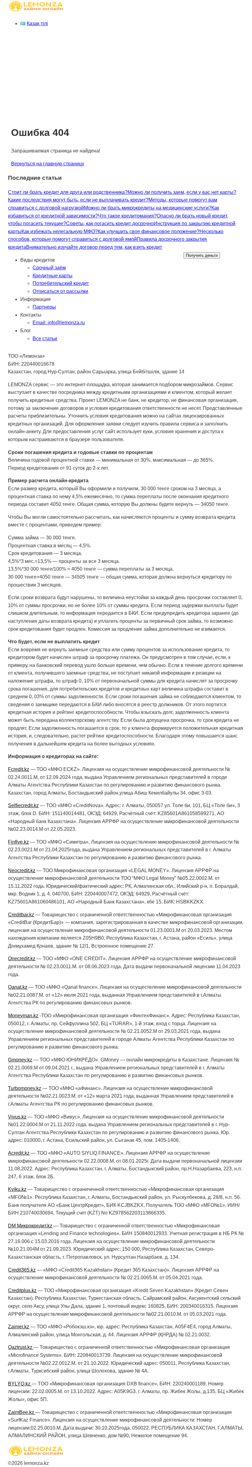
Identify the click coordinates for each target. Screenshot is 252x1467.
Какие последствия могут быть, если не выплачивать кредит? (78, 199)
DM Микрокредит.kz (30, 1225)
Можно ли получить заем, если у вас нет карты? (182, 192)
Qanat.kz (17, 987)
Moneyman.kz (23, 1015)
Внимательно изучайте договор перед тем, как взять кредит (94, 247)
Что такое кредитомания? (127, 215)
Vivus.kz (17, 1116)
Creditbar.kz (21, 914)
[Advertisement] (126, 75)
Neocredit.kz (21, 870)
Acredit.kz (19, 1153)
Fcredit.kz (18, 769)
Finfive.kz (18, 842)
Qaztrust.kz (20, 1347)
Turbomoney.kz (24, 1088)
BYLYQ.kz (20, 1383)
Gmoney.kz (20, 1059)
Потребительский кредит (61, 283)
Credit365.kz (22, 1270)
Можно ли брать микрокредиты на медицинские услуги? (147, 207)
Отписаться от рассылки (60, 291)
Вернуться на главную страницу (47, 163)
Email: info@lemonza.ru (59, 322)
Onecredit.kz (21, 958)
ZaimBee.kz (21, 1412)
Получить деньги (202, 255)
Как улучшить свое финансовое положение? (148, 231)
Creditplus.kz (22, 1290)
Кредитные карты (53, 275)
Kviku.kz (17, 1189)
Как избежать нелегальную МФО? (60, 231)
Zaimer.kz (18, 1326)
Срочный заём (49, 267)
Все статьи (45, 338)
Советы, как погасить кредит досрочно (110, 223)
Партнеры (44, 307)
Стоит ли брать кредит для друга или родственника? (68, 192)
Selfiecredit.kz (23, 805)
